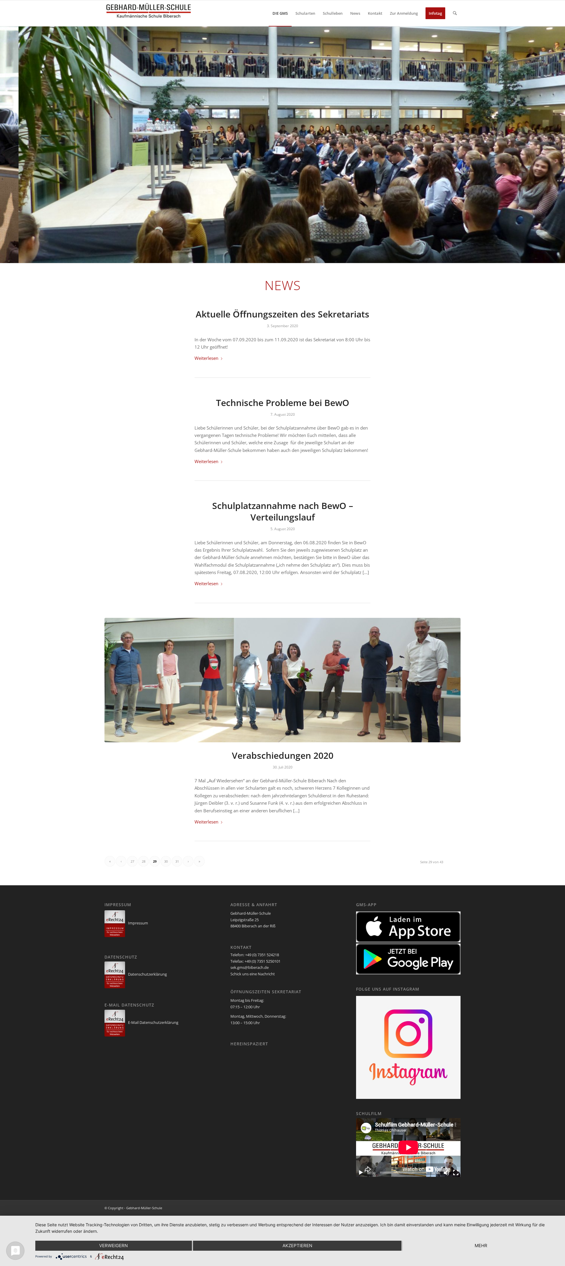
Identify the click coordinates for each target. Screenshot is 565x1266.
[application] (408, 1147)
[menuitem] (280, 13)
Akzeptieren (297, 1245)
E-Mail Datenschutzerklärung (153, 1022)
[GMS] (148, 13)
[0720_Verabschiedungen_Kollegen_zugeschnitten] (282, 680)
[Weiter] (560, 144)
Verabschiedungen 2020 (282, 755)
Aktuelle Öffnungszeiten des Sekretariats (282, 314)
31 (177, 861)
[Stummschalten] (446, 1173)
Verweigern (113, 1245)
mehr (481, 1245)
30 (166, 861)
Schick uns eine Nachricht (252, 973)
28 (143, 861)
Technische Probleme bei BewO (282, 403)
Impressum (138, 923)
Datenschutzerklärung (147, 974)
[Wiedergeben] (361, 1173)
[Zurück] (5, 144)
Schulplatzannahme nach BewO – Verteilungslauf (282, 511)
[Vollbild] (456, 1173)
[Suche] (455, 13)
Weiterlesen (206, 358)
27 (132, 861)
